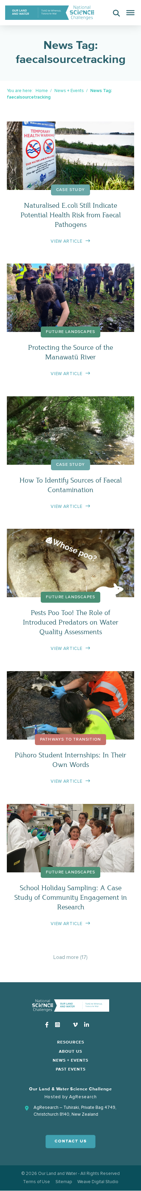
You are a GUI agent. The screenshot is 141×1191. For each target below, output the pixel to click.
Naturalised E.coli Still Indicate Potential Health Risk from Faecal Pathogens (71, 215)
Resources (70, 1042)
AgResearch (83, 1097)
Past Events (71, 1069)
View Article (66, 241)
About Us (70, 1052)
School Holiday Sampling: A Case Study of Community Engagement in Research (70, 897)
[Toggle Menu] (130, 12)
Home (42, 90)
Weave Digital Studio (97, 1181)
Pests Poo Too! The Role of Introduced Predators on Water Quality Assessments (70, 622)
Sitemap (63, 1181)
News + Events (69, 90)
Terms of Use (36, 1181)
